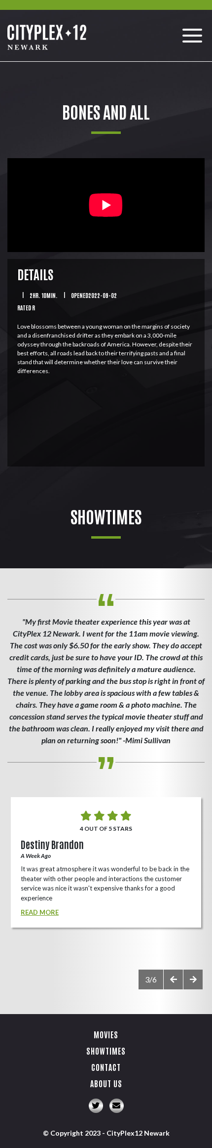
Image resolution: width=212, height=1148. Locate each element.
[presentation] (173, 979)
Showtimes (106, 1051)
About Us (106, 1083)
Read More (40, 912)
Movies (106, 1034)
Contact (106, 1067)
